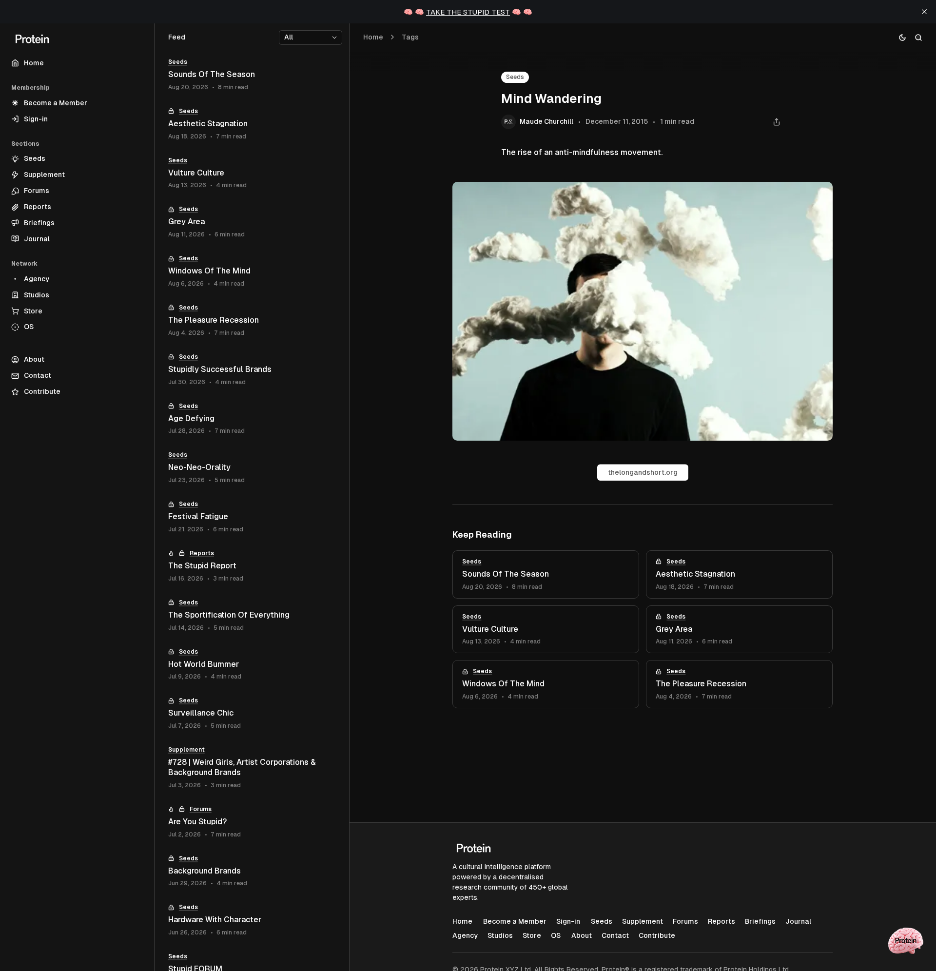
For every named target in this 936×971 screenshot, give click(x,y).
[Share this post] (776, 122)
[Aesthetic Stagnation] (739, 574)
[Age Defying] (251, 419)
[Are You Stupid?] (251, 822)
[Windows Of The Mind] (545, 684)
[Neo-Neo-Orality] (251, 468)
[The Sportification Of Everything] (251, 615)
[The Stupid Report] (251, 566)
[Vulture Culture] (545, 629)
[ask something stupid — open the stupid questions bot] (905, 940)
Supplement (186, 749)
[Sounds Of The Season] (545, 574)
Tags (410, 37)
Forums (201, 809)
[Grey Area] (739, 629)
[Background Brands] (251, 871)
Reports (202, 553)
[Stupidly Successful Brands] (251, 370)
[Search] (918, 37)
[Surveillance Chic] (251, 713)
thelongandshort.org (643, 472)
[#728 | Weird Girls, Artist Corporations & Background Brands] (251, 767)
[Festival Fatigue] (251, 517)
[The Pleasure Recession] (739, 684)
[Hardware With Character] (251, 920)
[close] (924, 11)
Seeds (515, 77)
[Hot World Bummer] (251, 664)
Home (373, 37)
